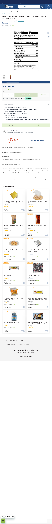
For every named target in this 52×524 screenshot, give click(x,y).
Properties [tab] (30, 147)
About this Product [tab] (7, 147)
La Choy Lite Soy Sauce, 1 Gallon (11, 322)
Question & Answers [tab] (24, 344)
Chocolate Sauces (43, 11)
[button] (44, 6)
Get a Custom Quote (44, 125)
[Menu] (2, 6)
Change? (16, 91)
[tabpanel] (26, 167)
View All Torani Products (7, 13)
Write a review (21, 21)
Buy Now (44, 94)
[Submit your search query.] (41, 6)
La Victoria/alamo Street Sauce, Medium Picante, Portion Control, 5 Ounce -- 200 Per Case (37, 300)
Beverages (10, 11)
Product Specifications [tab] (19, 147)
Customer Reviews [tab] (11, 344)
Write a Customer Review (26, 356)
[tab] (4, 77)
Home (4, 11)
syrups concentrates (20, 11)
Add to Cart (25, 94)
